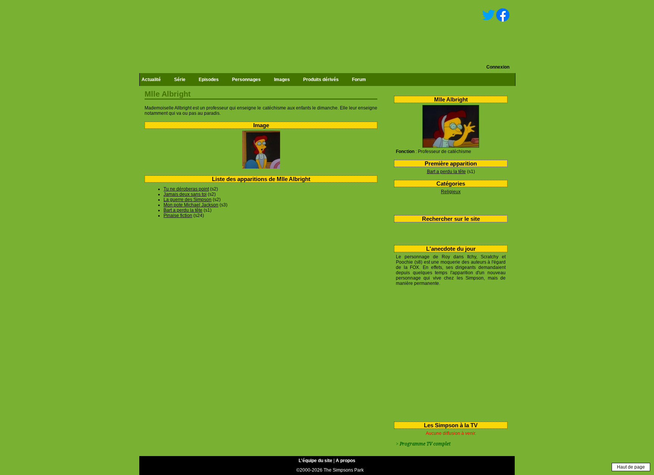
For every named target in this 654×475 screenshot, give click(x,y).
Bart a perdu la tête (446, 171)
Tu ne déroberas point (186, 189)
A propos (345, 460)
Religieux (451, 191)
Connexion (497, 67)
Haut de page (631, 467)
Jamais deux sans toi (185, 194)
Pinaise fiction (178, 215)
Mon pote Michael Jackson (191, 205)
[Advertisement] (448, 352)
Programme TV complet (425, 444)
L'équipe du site (315, 460)
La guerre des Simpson (188, 199)
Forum (359, 79)
